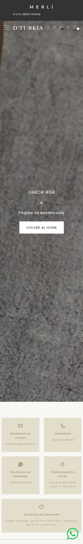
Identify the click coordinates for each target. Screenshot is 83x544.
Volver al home (41, 227)
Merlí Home (32, 14)
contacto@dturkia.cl (20, 444)
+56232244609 (62, 440)
